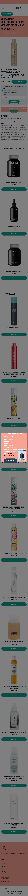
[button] (10, 461)
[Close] (2, 434)
